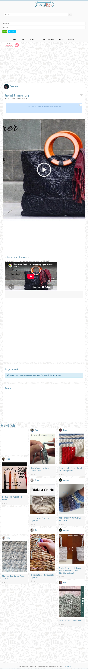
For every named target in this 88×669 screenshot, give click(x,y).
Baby (15, 39)
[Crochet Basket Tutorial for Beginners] (42, 499)
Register (12, 31)
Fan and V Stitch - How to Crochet (70, 621)
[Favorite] (35, 474)
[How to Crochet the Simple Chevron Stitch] (42, 449)
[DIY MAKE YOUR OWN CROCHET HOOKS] (14, 478)
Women (71, 39)
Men (61, 39)
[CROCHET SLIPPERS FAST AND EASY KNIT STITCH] (71, 499)
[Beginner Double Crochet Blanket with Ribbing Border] (71, 449)
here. (59, 375)
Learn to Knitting (46, 39)
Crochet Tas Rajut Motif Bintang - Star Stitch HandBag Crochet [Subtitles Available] (70, 570)
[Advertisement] (45, 68)
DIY (23, 39)
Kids (32, 39)
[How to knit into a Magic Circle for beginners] (42, 553)
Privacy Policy (67, 666)
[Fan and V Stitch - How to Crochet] (71, 602)
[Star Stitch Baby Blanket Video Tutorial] (14, 557)
